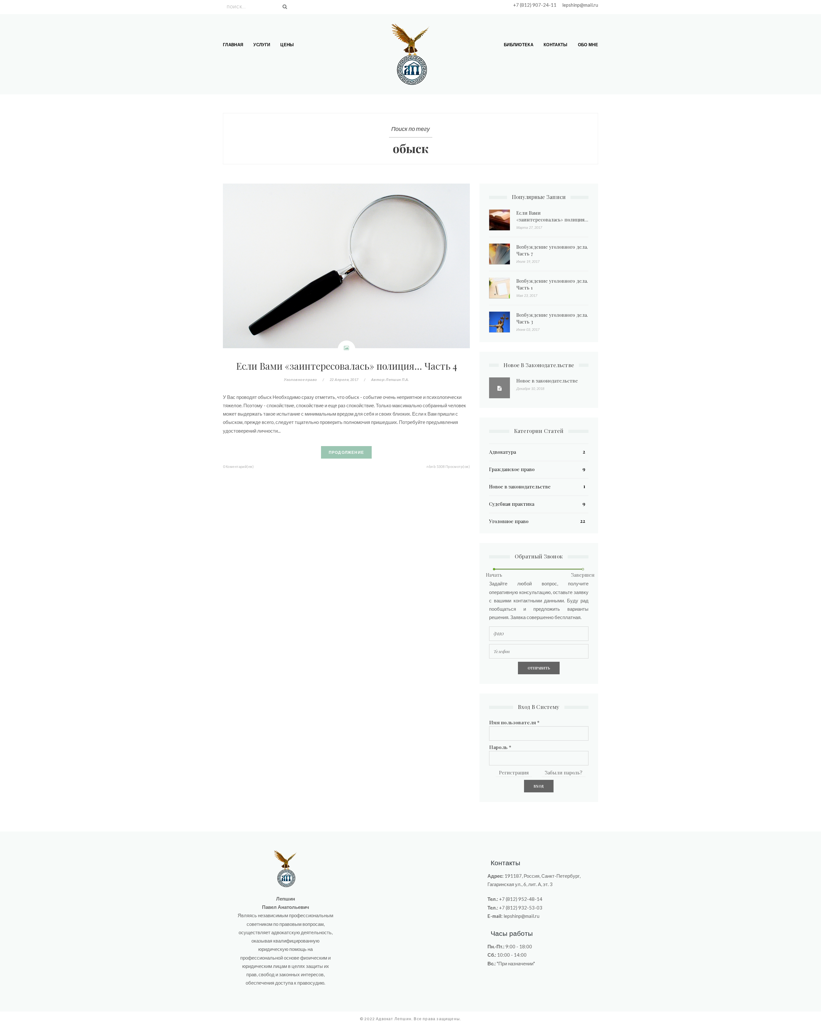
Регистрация (514, 772)
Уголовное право (300, 379)
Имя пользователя (514, 722)
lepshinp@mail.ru (580, 5)
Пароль (500, 747)
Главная (233, 44)
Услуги (261, 44)
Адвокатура (502, 452)
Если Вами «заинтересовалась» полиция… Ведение (552, 219)
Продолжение (346, 452)
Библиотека (518, 44)
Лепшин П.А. (397, 379)
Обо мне (588, 44)
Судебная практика (511, 504)
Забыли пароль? (563, 772)
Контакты (556, 44)
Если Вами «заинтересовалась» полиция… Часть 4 (346, 365)
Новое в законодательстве (547, 380)
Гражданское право (512, 469)
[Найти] (285, 7)
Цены (287, 44)
